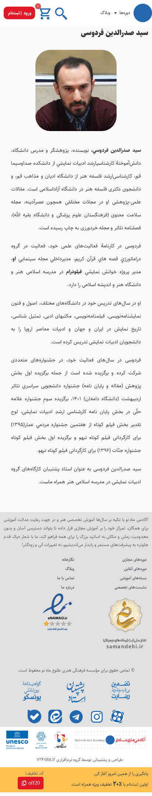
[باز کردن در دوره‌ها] (115, 13)
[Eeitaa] (55, 717)
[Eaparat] (117, 717)
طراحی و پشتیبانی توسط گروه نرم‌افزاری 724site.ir (80, 759)
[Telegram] (76, 717)
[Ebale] (35, 717)
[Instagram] (97, 717)
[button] (19, 13)
